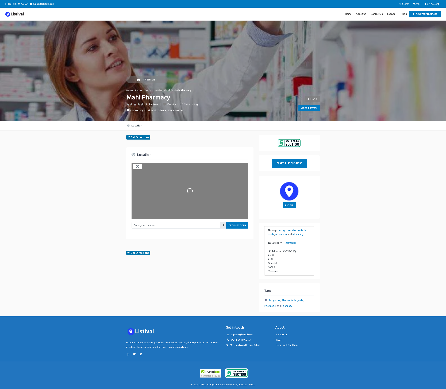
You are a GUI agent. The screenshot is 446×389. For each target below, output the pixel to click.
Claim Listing (191, 104)
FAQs (279, 339)
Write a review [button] (309, 108)
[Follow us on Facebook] (129, 354)
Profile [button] (289, 205)
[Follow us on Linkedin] (142, 354)
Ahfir (417, 4)
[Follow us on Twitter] (135, 354)
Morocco (149, 90)
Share (313, 99)
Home (348, 14)
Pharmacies (149, 80)
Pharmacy (297, 234)
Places (138, 90)
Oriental (161, 90)
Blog (404, 14)
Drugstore (285, 230)
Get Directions (237, 225)
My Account (433, 4)
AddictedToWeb (246, 384)
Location (136, 125)
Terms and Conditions (287, 345)
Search (405, 4)
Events (391, 14)
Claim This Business (289, 163)
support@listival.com (242, 334)
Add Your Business (426, 14)
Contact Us (377, 14)
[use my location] (223, 225)
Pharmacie (281, 234)
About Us (361, 14)
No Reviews (151, 104)
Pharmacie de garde (292, 300)
